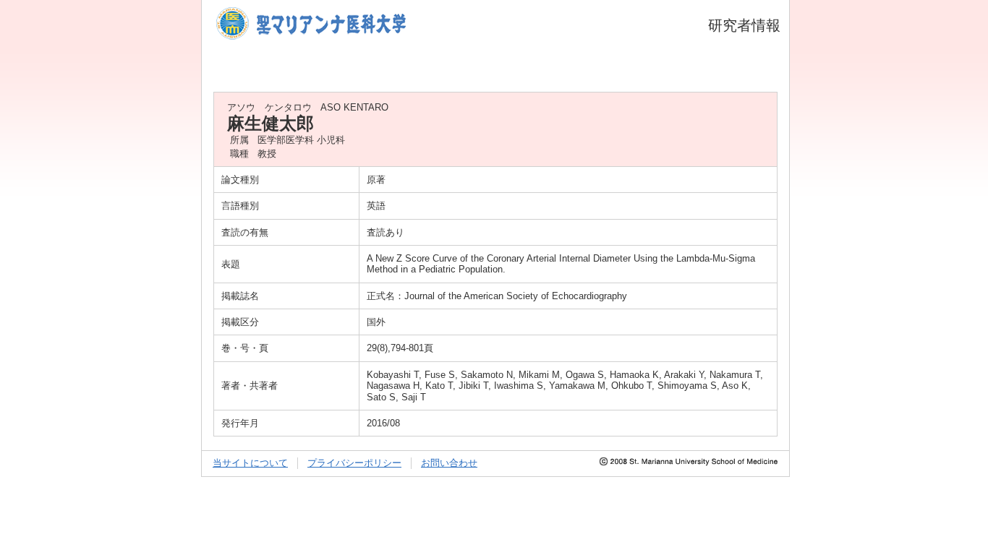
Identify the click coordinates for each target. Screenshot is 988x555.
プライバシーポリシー (354, 462)
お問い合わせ (449, 462)
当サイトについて (250, 462)
